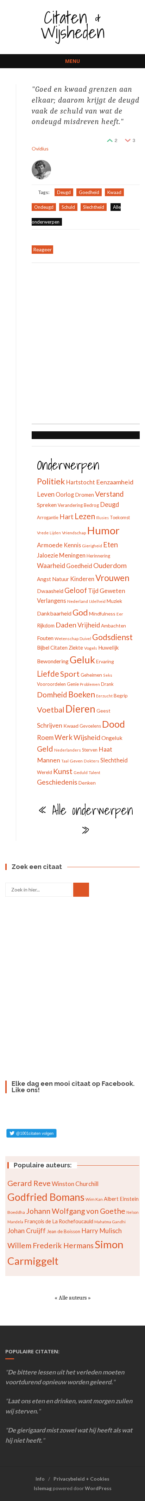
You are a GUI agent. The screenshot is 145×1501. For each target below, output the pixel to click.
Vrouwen (112, 578)
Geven (76, 761)
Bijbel (43, 647)
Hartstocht (80, 482)
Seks (107, 675)
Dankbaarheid (54, 613)
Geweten (112, 590)
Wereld (44, 772)
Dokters (91, 761)
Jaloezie (47, 555)
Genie (73, 684)
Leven (46, 494)
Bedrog (91, 505)
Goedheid (89, 192)
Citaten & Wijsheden (72, 24)
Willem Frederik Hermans (50, 1245)
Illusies (102, 517)
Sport (70, 673)
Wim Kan (94, 1199)
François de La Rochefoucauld (58, 1221)
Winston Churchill (75, 1183)
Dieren (80, 709)
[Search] (81, 890)
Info (40, 1479)
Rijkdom (46, 626)
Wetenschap (66, 638)
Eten (110, 544)
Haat (105, 749)
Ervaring (105, 661)
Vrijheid (88, 625)
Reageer (42, 249)
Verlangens (51, 600)
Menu (72, 61)
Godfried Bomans (45, 1197)
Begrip (121, 695)
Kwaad (114, 192)
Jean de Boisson (63, 1231)
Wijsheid (87, 737)
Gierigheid (92, 545)
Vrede (43, 532)
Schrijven (49, 725)
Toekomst (120, 517)
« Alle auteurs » (73, 1298)
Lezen (85, 516)
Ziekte (76, 648)
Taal (65, 761)
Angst (44, 579)
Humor (103, 530)
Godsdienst (112, 637)
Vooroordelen (51, 684)
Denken (87, 783)
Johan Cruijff (26, 1230)
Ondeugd (43, 207)
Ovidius (40, 149)
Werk (63, 737)
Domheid (52, 694)
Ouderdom (110, 565)
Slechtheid (93, 207)
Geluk (82, 659)
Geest (103, 711)
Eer (119, 614)
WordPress (98, 1488)
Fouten (45, 637)
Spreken (47, 504)
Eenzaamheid (114, 482)
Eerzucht (104, 696)
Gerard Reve (29, 1183)
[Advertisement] (72, 344)
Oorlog (65, 494)
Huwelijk (108, 647)
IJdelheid (97, 601)
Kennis (72, 545)
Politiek (51, 481)
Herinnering (98, 556)
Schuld (68, 207)
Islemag (43, 1488)
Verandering (70, 505)
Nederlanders (67, 750)
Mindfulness (102, 614)
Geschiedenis (57, 782)
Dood (113, 724)
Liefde (48, 673)
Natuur (60, 579)
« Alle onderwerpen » (85, 820)
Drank (107, 684)
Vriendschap (74, 532)
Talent (94, 772)
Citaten (59, 647)
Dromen (84, 494)
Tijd (93, 590)
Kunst (62, 771)
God (80, 612)
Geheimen (91, 675)
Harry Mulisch (101, 1231)
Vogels (90, 648)
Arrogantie (47, 517)
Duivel (85, 638)
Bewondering (53, 661)
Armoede (50, 545)
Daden (66, 624)
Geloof (75, 590)
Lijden (55, 532)
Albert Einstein (121, 1199)
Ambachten (113, 626)
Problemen (90, 684)
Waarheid (51, 565)
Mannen (48, 760)
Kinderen (82, 578)
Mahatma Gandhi (110, 1221)
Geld (45, 748)
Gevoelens (90, 726)
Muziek (114, 601)
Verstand (109, 494)
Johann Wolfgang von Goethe (75, 1211)
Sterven (89, 750)
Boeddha (16, 1212)
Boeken (81, 694)
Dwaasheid (50, 591)
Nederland (77, 601)
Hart (66, 517)
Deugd (64, 192)
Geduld (81, 772)
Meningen (72, 555)
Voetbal (50, 709)
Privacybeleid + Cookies (81, 1479)
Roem (45, 737)
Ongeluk (111, 737)
